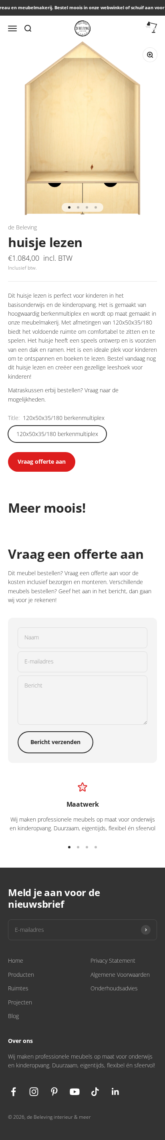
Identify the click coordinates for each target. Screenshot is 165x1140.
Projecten (20, 1002)
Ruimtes (18, 988)
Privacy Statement (113, 960)
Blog (13, 1016)
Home (15, 960)
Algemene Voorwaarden (120, 974)
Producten (21, 974)
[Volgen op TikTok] (95, 1091)
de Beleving (22, 227)
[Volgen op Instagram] (33, 1091)
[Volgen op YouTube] (74, 1091)
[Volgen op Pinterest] (54, 1091)
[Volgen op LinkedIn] (115, 1091)
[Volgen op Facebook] (13, 1091)
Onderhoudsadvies (114, 988)
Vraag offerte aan (42, 461)
